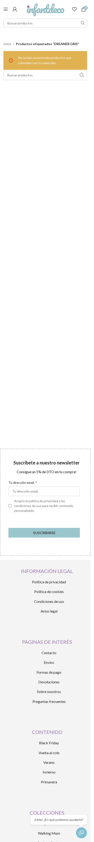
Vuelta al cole (49, 752)
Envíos (49, 662)
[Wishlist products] (74, 9)
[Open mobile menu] (5, 9)
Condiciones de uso (49, 601)
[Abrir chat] (81, 832)
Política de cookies (49, 591)
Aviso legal (49, 611)
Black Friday (49, 743)
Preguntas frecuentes (49, 701)
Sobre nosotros (49, 691)
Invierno (49, 772)
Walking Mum (49, 833)
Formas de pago (49, 672)
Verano (49, 762)
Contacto (49, 652)
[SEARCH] (82, 23)
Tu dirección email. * (22, 482)
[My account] (14, 9)
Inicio (7, 44)
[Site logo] (45, 9)
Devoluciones (49, 682)
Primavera (49, 782)
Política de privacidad (49, 582)
